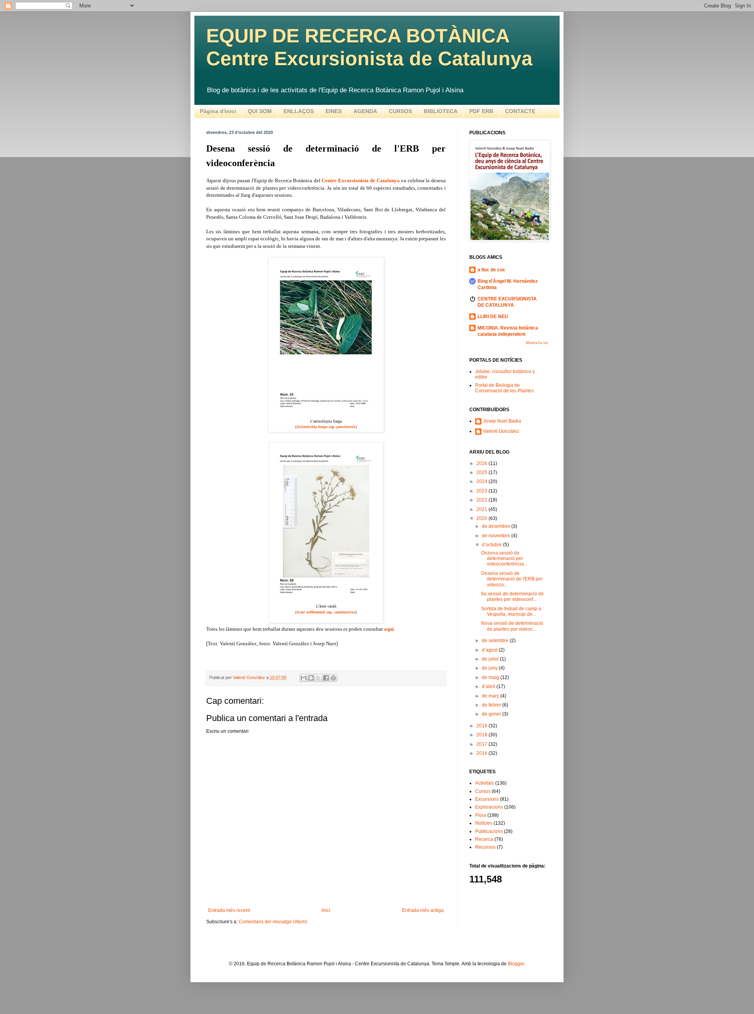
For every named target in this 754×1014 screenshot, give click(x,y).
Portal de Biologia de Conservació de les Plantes (504, 388)
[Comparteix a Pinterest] (333, 678)
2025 (482, 472)
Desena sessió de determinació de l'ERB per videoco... (512, 579)
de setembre (496, 640)
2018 (482, 735)
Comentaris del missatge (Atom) (273, 921)
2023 (482, 491)
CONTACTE (520, 111)
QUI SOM (260, 111)
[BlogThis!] (311, 678)
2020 (482, 518)
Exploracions (489, 807)
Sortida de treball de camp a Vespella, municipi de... (511, 611)
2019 (482, 725)
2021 (482, 509)
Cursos (482, 791)
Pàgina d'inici (218, 111)
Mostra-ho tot (537, 343)
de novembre (496, 535)
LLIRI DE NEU (493, 316)
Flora (480, 815)
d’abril (489, 686)
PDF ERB (481, 111)
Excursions (487, 799)
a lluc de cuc (491, 270)
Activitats (484, 783)
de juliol (491, 659)
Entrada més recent (229, 910)
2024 (482, 481)
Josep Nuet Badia (502, 421)
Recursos (485, 847)
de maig (491, 677)
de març (491, 696)
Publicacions (489, 831)
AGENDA (365, 111)
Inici (326, 910)
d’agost (490, 650)
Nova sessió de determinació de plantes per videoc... (512, 625)
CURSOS (400, 111)
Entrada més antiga (423, 910)
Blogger (516, 963)
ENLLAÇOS (299, 111)
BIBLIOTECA (441, 111)
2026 (482, 463)
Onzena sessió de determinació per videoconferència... (504, 558)
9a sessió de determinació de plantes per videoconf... (512, 596)
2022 (482, 500)
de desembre (496, 526)
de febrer (492, 705)
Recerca (484, 839)
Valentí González (501, 431)
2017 (482, 744)
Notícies (483, 823)
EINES (334, 111)
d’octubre (492, 544)
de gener (492, 714)
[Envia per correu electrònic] (303, 678)
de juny (490, 668)
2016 (482, 753)
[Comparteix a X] (318, 678)
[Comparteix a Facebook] (326, 678)
